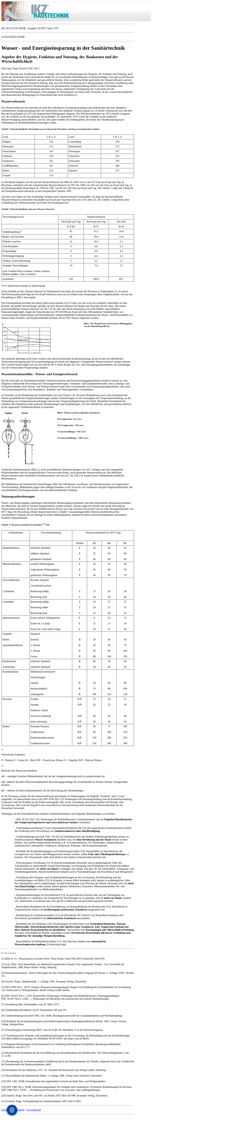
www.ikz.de (33, 1109)
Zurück (6, 1109)
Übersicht (18, 1109)
